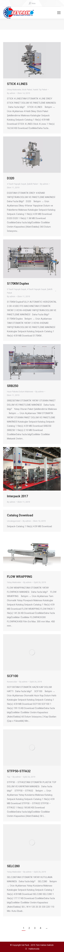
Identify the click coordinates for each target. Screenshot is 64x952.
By (11, 93)
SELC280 (13, 866)
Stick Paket (27, 89)
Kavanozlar (12, 682)
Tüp (8, 777)
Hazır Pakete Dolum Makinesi (20, 391)
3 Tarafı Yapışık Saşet (16, 289)
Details (36, 60)
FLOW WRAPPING (19, 576)
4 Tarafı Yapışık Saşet (16, 184)
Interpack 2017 (17, 496)
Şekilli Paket (32, 184)
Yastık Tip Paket (40, 89)
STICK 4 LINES (17, 84)
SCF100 (12, 676)
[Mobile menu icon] (59, 13)
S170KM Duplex (18, 283)
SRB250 (12, 386)
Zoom (27, 60)
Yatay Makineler (14, 582)
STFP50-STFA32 (18, 771)
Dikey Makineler (14, 89)
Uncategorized (13, 521)
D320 (10, 178)
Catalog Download (20, 515)
